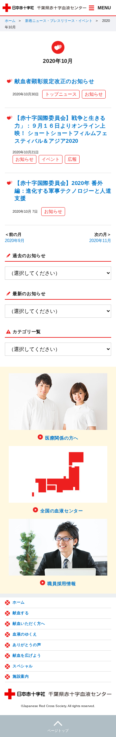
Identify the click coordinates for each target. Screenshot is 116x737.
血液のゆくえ (25, 634)
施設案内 (21, 676)
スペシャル (23, 666)
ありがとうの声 (27, 645)
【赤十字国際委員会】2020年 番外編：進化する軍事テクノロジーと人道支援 (63, 190)
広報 (72, 159)
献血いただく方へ (29, 623)
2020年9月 (14, 240)
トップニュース (61, 94)
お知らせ (94, 94)
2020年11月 (100, 240)
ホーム (10, 21)
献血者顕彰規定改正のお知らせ (54, 81)
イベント (51, 159)
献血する (21, 613)
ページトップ (58, 730)
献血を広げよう (27, 655)
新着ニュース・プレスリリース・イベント (58, 21)
